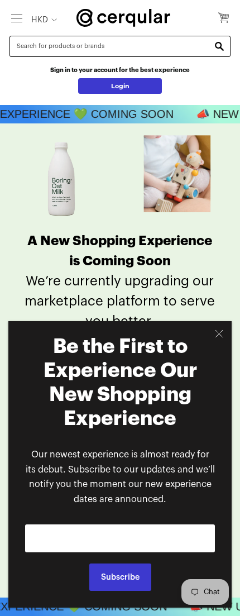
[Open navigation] (16, 17)
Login (120, 86)
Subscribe (120, 577)
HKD (39, 20)
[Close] (219, 334)
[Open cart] (223, 18)
